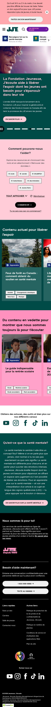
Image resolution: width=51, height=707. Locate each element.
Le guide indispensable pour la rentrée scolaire (20, 370)
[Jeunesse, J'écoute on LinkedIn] (45, 423)
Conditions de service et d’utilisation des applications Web (36, 636)
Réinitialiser (39, 196)
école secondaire (13, 392)
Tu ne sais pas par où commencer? (25, 211)
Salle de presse (8, 620)
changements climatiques (26, 292)
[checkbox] (12, 173)
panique (22, 297)
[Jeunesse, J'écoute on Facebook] (25, 423)
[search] (23, 29)
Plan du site (31, 644)
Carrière (5, 616)
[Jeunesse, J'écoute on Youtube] (6, 423)
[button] (38, 29)
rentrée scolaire (21, 388)
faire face (11, 297)
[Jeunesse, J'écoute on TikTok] (35, 423)
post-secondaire (29, 392)
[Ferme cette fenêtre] (47, 12)
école (10, 388)
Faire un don (7, 611)
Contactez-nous (8, 625)
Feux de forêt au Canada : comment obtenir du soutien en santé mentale (21, 276)
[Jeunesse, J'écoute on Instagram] (16, 423)
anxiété (11, 292)
